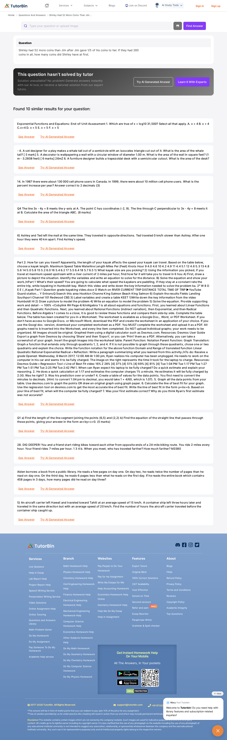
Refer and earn (140, 607)
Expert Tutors (139, 566)
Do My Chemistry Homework (79, 660)
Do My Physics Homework (77, 676)
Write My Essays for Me (111, 582)
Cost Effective (140, 589)
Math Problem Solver (40, 629)
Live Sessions (36, 566)
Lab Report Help (38, 578)
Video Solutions (37, 602)
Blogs (170, 566)
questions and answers (32, 15)
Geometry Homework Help (112, 605)
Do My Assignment (39, 641)
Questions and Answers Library (42, 622)
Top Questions (175, 613)
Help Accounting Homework (113, 588)
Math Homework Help (75, 566)
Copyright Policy (175, 602)
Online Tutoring (37, 614)
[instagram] (190, 544)
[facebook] (177, 544)
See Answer (26, 136)
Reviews (171, 595)
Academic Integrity (177, 607)
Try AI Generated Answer (57, 136)
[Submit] (25, 26)
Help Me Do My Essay (110, 611)
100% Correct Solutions (145, 578)
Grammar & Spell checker (146, 625)
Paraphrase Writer (142, 619)
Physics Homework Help (76, 572)
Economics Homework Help (78, 631)
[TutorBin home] (15, 6)
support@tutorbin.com (130, 704)
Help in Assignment (108, 616)
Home (11, 15)
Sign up (215, 5)
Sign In (200, 5)
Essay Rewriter (140, 613)
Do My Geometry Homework (79, 654)
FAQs (169, 572)
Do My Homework (39, 635)
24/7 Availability (140, 584)
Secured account (141, 602)
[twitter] (197, 544)
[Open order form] (1, 11)
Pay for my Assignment (110, 576)
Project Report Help (40, 584)
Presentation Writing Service (44, 596)
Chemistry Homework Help (78, 578)
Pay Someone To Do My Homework (42, 649)
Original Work (139, 572)
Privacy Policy (174, 584)
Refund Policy (174, 578)
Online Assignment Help (42, 608)
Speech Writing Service (42, 590)
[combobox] (96, 26)
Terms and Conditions (179, 589)
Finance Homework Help (77, 594)
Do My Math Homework (76, 648)
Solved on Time (140, 595)
